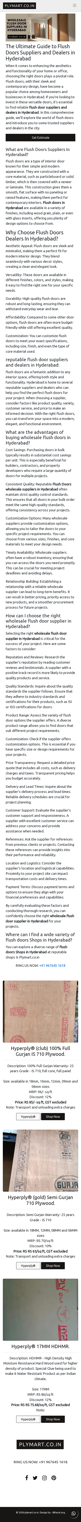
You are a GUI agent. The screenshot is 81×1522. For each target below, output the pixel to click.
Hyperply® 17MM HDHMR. (40, 1346)
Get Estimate (40, 137)
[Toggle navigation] (74, 5)
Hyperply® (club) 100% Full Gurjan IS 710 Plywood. (40, 1051)
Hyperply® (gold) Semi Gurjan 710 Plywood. (40, 1200)
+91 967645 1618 (52, 965)
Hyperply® (28, 1116)
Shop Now (53, 1116)
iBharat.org (59, 1512)
